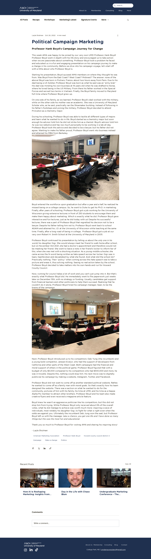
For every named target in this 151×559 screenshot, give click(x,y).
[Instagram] (25, 550)
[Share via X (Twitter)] (39, 448)
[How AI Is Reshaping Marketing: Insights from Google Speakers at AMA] (37, 478)
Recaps (36, 20)
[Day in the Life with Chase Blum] (76, 478)
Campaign (37, 440)
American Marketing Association (46, 436)
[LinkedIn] (31, 550)
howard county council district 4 (97, 436)
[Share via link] (50, 448)
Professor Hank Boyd (71, 436)
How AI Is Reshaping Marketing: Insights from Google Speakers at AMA (36, 493)
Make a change (51, 440)
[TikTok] (36, 550)
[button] (96, 11)
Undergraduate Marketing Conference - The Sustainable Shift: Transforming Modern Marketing (113, 493)
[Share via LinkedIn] (44, 448)
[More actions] (117, 35)
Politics (64, 440)
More (103, 20)
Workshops (49, 20)
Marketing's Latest (67, 20)
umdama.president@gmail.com (113, 550)
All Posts (24, 20)
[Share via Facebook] (33, 448)
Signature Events (89, 20)
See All (128, 464)
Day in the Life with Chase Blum (75, 493)
